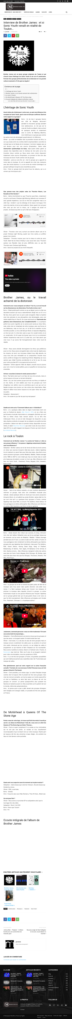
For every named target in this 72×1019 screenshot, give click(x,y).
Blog (10, 16)
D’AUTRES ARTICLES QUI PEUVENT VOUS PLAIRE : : (23, 101)
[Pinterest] (13, 35)
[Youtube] (67, 1)
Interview (9, 18)
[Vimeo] (65, 1)
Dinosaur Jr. (20, 908)
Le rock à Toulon (11, 95)
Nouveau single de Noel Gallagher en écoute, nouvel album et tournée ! (36, 931)
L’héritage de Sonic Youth (13, 91)
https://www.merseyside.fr (22, 944)
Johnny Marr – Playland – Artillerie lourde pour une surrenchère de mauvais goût (13, 931)
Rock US (19, 18)
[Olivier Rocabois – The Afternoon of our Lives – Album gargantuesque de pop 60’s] (6, 988)
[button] (66, 12)
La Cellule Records (10, 430)
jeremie (7, 31)
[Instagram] (60, 1)
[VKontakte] (65, 1005)
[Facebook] (58, 1)
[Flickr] (57, 1005)
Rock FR (14, 18)
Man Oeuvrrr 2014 (28, 412)
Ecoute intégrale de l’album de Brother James (19, 99)
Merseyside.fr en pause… (17, 981)
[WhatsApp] (17, 35)
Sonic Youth (34, 908)
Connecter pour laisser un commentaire (15, 959)
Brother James (12, 908)
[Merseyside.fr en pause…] (6, 982)
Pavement (26, 908)
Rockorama (7, 652)
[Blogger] (50, 1005)
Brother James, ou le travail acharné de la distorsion (21, 93)
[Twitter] (63, 1)
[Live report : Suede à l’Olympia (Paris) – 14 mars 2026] (6, 975)
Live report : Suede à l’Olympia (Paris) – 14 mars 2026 (16, 975)
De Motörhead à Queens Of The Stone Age (18, 97)
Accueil (5, 16)
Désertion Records (19, 426)
